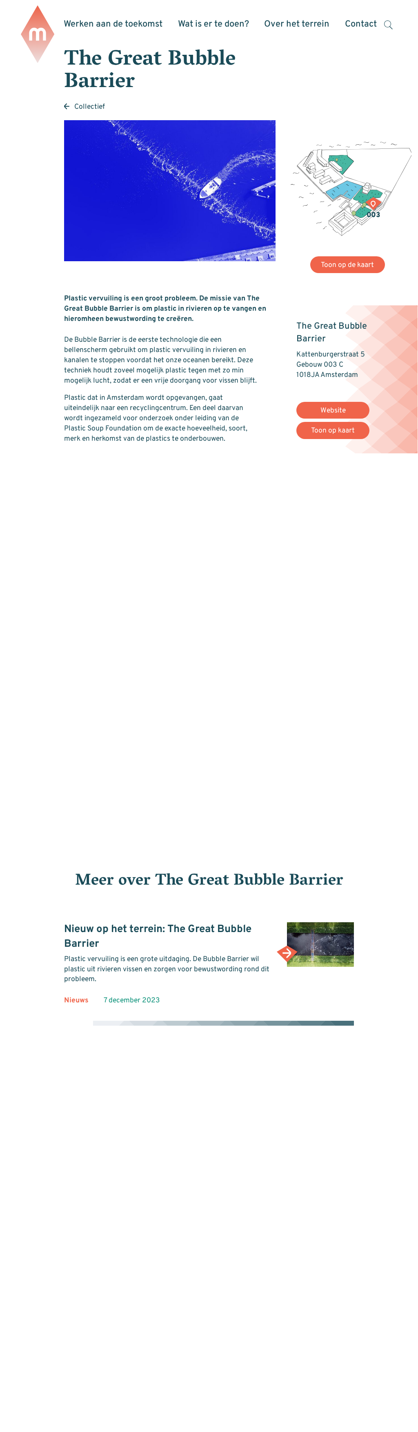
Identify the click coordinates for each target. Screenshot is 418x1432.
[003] (373, 204)
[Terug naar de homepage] (37, 35)
